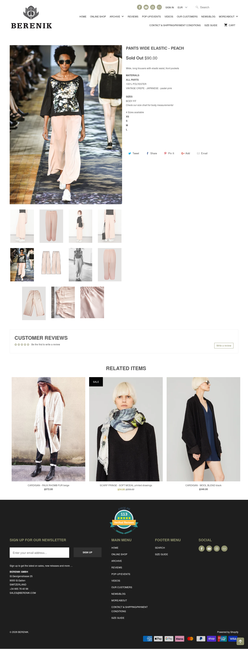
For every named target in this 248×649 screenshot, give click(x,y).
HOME (82, 16)
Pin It (171, 153)
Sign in (169, 7)
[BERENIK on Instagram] (152, 7)
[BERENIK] (31, 19)
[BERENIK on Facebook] (139, 7)
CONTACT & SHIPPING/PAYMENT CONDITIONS (175, 25)
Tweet (136, 153)
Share (153, 153)
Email (204, 153)
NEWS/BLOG (208, 16)
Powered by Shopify (227, 631)
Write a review (223, 345)
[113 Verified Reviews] (124, 536)
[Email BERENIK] (159, 7)
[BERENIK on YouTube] (146, 7)
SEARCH (160, 547)
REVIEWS (133, 16)
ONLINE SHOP (98, 16)
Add (187, 153)
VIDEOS (168, 16)
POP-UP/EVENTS (151, 16)
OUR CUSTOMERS (187, 16)
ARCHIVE (115, 16)
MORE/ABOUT (227, 16)
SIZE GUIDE (210, 25)
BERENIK (23, 631)
